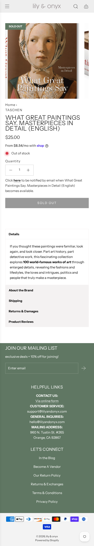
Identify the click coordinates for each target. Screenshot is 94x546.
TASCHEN (13, 110)
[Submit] (83, 368)
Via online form (47, 401)
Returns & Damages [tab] (23, 311)
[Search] (75, 6)
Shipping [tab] (15, 301)
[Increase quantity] (28, 170)
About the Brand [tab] (21, 290)
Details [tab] (14, 234)
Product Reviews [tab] (21, 322)
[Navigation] (7, 6)
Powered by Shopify (47, 540)
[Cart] (86, 6)
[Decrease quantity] (10, 170)
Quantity (13, 161)
